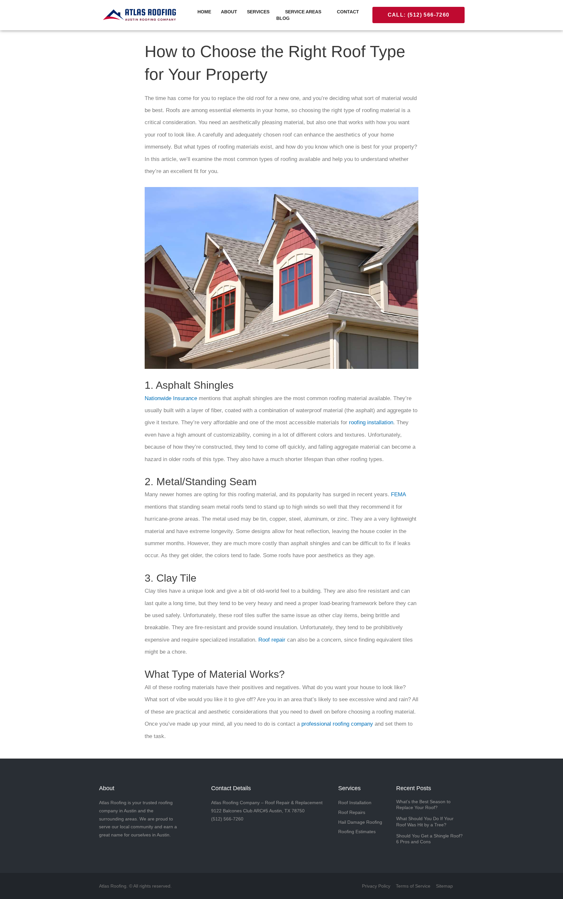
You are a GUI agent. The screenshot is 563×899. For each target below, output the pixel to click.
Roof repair (271, 640)
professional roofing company (337, 724)
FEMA (398, 494)
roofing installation (371, 422)
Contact (348, 11)
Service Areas (303, 11)
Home (204, 11)
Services (258, 11)
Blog (283, 18)
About (229, 11)
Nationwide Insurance (171, 398)
